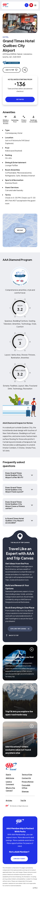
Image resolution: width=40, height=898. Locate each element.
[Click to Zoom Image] (20, 23)
